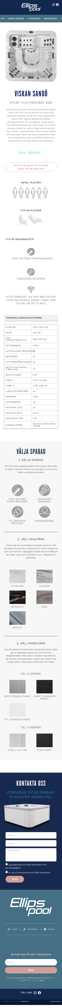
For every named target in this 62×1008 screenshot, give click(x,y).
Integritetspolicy (55, 1001)
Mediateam (25, 1001)
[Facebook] (57, 4)
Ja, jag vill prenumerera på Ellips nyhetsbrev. (29, 872)
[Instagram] (53, 4)
